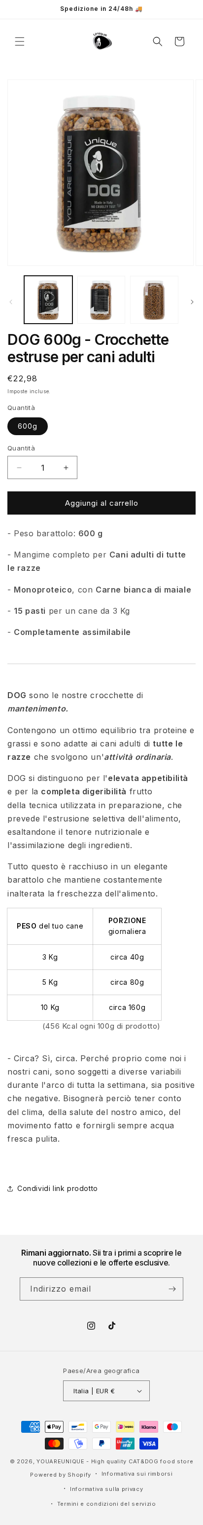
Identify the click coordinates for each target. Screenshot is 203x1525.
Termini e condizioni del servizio (106, 1503)
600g (27, 426)
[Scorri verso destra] (192, 302)
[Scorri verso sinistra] (11, 302)
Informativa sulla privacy (106, 1489)
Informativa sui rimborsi (137, 1473)
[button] (20, 41)
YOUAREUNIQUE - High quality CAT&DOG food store (114, 1461)
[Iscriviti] (172, 1289)
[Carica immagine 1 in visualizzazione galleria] (48, 300)
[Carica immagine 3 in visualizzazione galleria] (154, 300)
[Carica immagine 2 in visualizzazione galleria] (101, 300)
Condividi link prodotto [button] (57, 1188)
